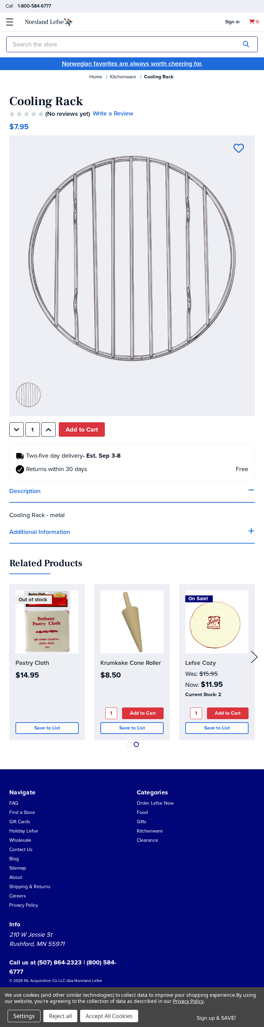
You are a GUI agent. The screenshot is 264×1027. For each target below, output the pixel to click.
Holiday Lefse (23, 831)
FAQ (13, 803)
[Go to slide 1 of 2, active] (129, 744)
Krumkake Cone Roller (130, 662)
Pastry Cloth (32, 662)
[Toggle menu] (9, 21)
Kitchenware (150, 831)
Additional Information (39, 531)
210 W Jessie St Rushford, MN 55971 (36, 939)
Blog (14, 858)
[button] (15, 877)
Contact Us (21, 849)
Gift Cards (19, 821)
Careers (17, 896)
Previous (10, 656)
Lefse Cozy (200, 662)
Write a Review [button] (113, 113)
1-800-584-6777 (34, 6)
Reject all (60, 1016)
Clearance (147, 840)
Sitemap (17, 868)
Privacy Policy (23, 905)
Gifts (141, 821)
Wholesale (20, 840)
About (15, 877)
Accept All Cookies (109, 1016)
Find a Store (22, 812)
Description (25, 491)
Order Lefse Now (155, 803)
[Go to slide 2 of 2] (136, 744)
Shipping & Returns (30, 886)
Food (142, 812)
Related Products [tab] (45, 563)
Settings (24, 1016)
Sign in (232, 21)
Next (254, 656)
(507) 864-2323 (60, 962)
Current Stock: (203, 694)
